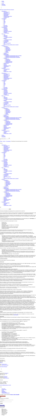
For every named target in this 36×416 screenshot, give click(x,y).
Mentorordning (6, 15)
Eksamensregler (6, 40)
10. (4, 24)
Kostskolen (3, 68)
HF (4, 20)
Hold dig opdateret (3, 396)
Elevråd (5, 38)
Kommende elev (4, 27)
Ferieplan (5, 53)
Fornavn (1, 401)
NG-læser (5, 79)
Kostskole (7, 52)
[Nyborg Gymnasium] (3, 9)
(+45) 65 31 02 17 (4, 364)
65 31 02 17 (6, 373)
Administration (8, 50)
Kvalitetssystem (8, 60)
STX (4, 19)
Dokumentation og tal (9, 62)
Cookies (14, 394)
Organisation (6, 46)
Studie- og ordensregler (7, 176)
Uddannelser (4, 18)
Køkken (7, 51)
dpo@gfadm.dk (16, 314)
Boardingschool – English (7, 71)
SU (4, 43)
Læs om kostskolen (6, 202)
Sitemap (11, 394)
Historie (5, 67)
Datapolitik (7, 192)
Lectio (3, 3)
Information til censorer (7, 65)
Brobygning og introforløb (8, 31)
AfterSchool (5, 35)
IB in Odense (6, 26)
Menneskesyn (4, 11)
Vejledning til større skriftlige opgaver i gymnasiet (11, 44)
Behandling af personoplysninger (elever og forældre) (13, 55)
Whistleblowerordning (9, 61)
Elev (2, 33)
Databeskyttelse (6, 54)
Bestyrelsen (7, 47)
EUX (4, 84)
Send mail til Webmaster (3, 366)
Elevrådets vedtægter (9, 39)
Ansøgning (5, 69)
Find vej (1, 362)
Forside (1, 141)
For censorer (4, 5)
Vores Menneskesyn (7, 145)
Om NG (3, 45)
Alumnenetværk (6, 66)
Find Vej (5, 197)
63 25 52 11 (5, 376)
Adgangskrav (6, 28)
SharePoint (3, 4)
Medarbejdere (8, 110)
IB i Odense (5, 25)
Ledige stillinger (6, 115)
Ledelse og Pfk (8, 181)
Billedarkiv (5, 171)
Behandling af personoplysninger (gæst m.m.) (12, 56)
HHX (4, 21)
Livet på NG (6, 29)
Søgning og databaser (9, 37)
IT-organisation (8, 141)
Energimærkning (6, 63)
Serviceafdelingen (8, 49)
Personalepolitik (8, 59)
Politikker (5, 58)
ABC (4, 34)
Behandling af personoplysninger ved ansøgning (13, 57)
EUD (4, 155)
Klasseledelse (6, 12)
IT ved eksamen (6, 41)
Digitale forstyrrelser (7, 13)
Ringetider (5, 64)
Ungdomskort (6, 30)
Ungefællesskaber (6, 150)
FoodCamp (5, 42)
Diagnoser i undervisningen (8, 16)
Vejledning (5, 32)
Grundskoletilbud (6, 166)
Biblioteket (5, 36)
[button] (4, 409)
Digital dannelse (6, 14)
